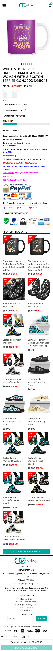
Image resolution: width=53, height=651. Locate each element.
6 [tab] (31, 64)
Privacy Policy (26, 610)
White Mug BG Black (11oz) (15, 110)
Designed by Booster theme (31, 626)
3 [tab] (25, 64)
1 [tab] (21, 64)
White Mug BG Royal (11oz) (15, 116)
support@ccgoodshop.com (26, 583)
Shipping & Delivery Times (26, 604)
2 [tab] (23, 64)
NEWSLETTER (27, 614)
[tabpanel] (26, 37)
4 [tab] (27, 64)
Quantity (6, 90)
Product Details (11, 130)
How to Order (26, 599)
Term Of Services (26, 607)
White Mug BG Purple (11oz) (15, 105)
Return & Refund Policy (26, 601)
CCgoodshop (14, 626)
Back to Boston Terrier (28, 551)
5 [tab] (29, 64)
